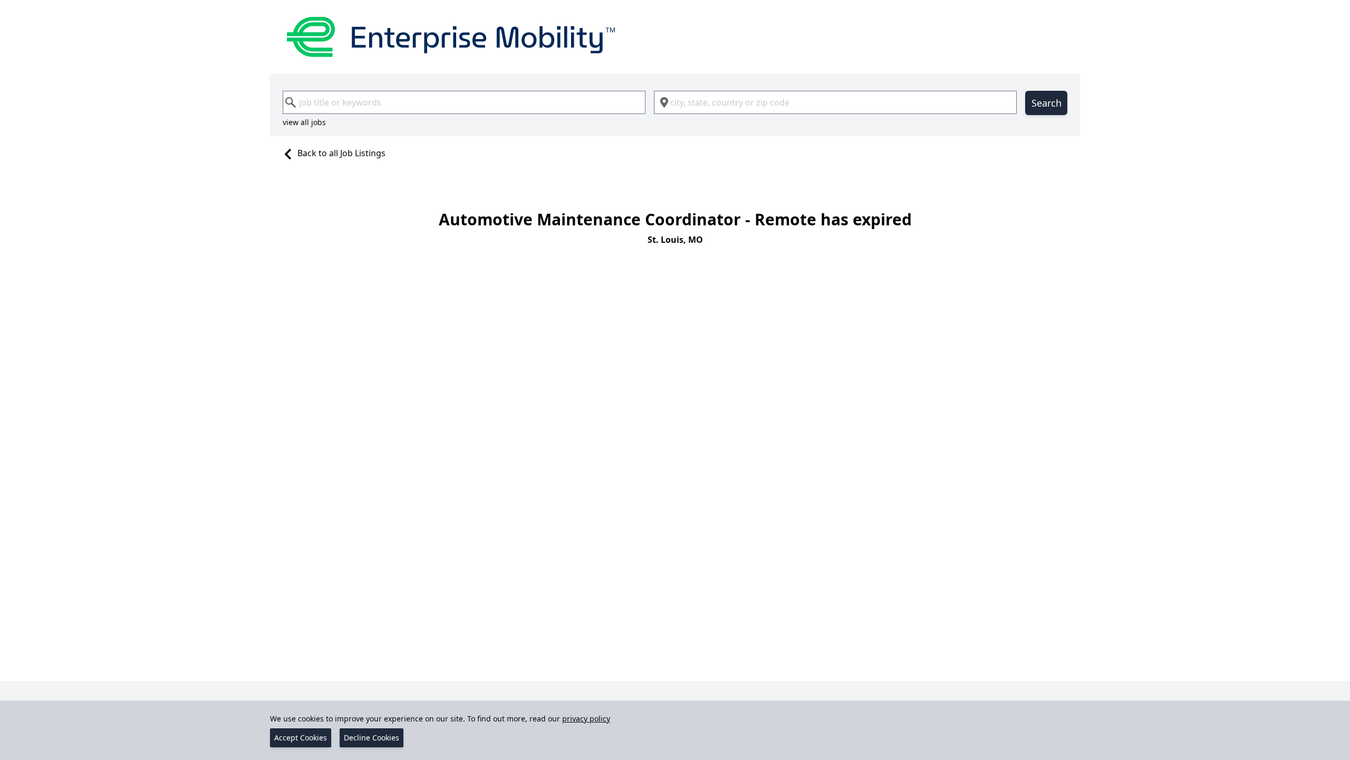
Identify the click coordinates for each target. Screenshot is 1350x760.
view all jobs (304, 122)
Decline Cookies (371, 738)
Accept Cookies (300, 738)
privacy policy (586, 719)
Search (1046, 103)
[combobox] (464, 102)
